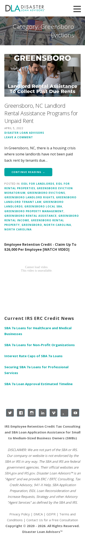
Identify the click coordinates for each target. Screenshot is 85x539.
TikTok (64, 413)
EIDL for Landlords (37, 183)
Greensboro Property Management (34, 211)
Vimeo (53, 413)
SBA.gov (11, 473)
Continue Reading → (28, 172)
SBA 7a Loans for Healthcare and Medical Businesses (37, 331)
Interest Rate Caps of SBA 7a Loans (33, 356)
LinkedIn (42, 413)
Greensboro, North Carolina (46, 224)
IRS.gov (29, 473)
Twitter (10, 413)
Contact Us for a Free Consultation (52, 520)
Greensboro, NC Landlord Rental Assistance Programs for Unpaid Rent (41, 113)
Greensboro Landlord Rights (29, 197)
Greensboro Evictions (46, 192)
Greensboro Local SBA (43, 206)
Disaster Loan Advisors (24, 132)
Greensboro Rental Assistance (30, 215)
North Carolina (18, 229)
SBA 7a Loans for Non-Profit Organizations (39, 345)
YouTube (75, 413)
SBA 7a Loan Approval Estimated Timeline (38, 384)
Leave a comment (18, 137)
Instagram (32, 413)
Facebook (21, 413)
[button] (78, 9)
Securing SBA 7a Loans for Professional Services (36, 370)
